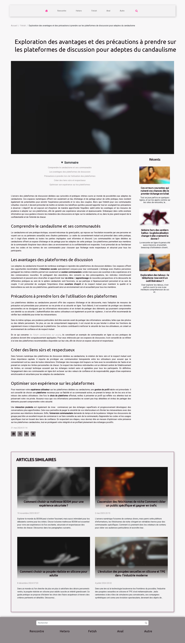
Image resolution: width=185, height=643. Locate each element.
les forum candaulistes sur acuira (45, 335)
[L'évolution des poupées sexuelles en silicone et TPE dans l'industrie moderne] (131, 557)
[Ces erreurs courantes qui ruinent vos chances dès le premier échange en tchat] (154, 175)
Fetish (94, 11)
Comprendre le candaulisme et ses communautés (69, 167)
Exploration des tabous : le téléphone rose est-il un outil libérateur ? (154, 278)
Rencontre (61, 11)
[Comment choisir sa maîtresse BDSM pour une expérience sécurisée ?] (53, 487)
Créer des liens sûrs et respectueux (70, 180)
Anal (108, 11)
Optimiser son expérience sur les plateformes (69, 184)
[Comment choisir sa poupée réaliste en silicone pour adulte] (53, 557)
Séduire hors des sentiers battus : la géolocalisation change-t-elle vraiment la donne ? (155, 234)
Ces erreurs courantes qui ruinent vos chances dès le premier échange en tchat (155, 190)
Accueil (14, 25)
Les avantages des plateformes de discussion (69, 172)
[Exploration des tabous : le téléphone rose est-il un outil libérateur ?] (154, 262)
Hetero (79, 11)
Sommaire (71, 162)
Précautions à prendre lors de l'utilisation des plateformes (69, 176)
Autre (122, 11)
